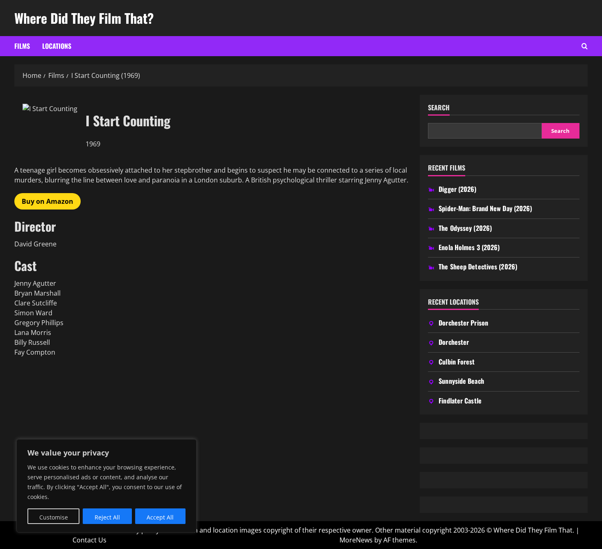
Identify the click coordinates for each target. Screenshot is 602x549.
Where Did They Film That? (84, 17)
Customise (53, 517)
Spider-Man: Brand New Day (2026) (485, 208)
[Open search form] (585, 46)
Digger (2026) (457, 189)
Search (439, 107)
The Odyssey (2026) (465, 228)
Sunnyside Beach (461, 381)
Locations (56, 46)
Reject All (107, 517)
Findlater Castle (460, 400)
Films (22, 46)
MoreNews (356, 539)
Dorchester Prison (463, 323)
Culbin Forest (457, 362)
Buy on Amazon (47, 201)
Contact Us (89, 539)
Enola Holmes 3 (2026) (469, 247)
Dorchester (454, 342)
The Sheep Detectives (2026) (478, 266)
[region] (106, 486)
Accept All (160, 517)
